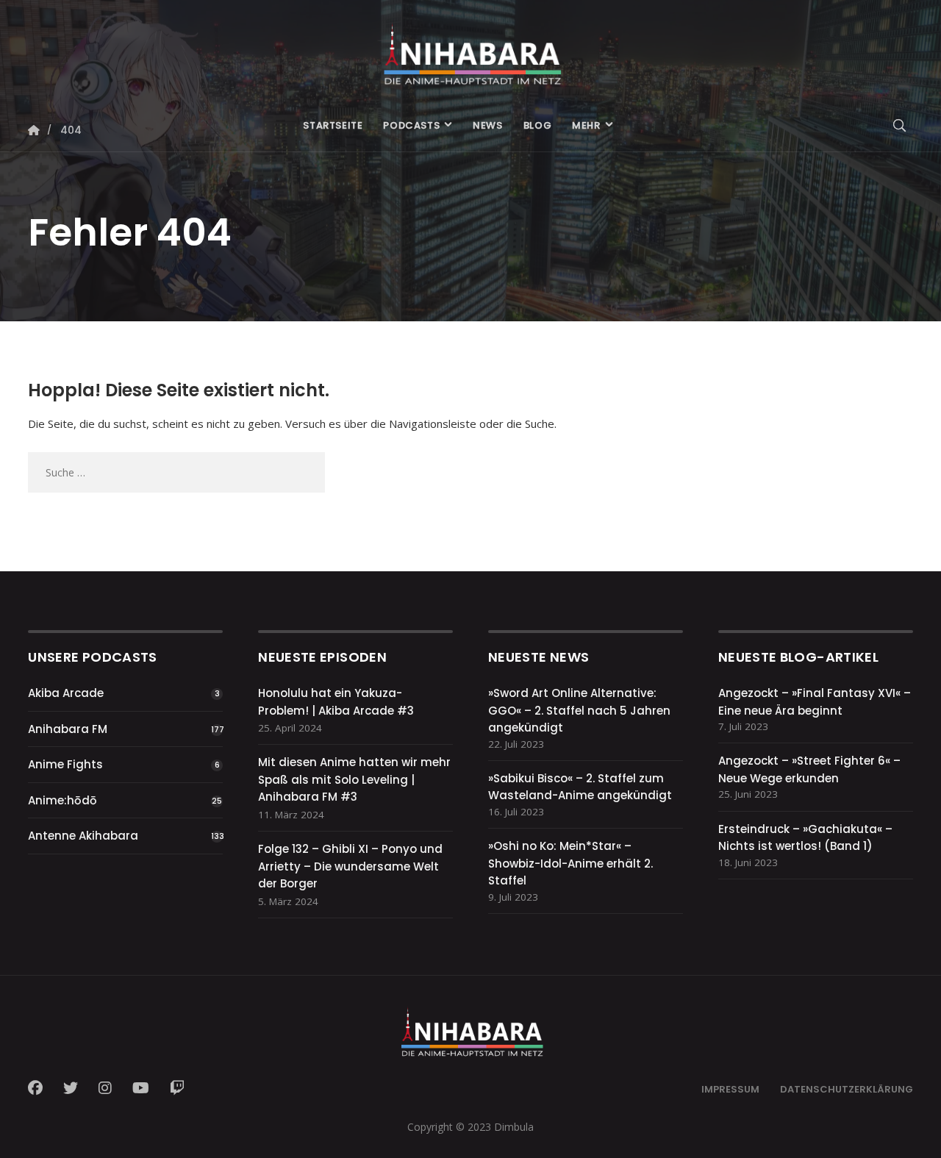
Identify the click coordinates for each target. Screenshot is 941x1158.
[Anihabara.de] (470, 49)
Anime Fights (65, 764)
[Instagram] (105, 1088)
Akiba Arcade (66, 693)
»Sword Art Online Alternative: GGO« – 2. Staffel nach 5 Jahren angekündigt (579, 710)
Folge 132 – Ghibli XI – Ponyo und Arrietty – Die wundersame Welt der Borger (350, 866)
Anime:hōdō (62, 800)
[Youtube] (141, 1088)
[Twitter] (70, 1088)
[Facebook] (39, 1088)
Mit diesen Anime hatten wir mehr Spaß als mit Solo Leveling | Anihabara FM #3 (354, 779)
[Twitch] (177, 1088)
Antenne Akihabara (83, 835)
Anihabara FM (67, 729)
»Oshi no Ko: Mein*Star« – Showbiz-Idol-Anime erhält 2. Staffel (570, 863)
